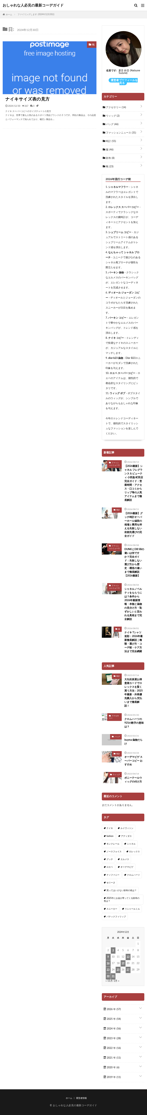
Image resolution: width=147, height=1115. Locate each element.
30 (108, 976)
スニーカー (111, 909)
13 (128, 957)
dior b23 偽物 (115, 358)
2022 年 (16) (113, 1048)
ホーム (69, 1098)
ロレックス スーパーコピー (123, 207)
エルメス (124, 859)
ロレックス (134, 851)
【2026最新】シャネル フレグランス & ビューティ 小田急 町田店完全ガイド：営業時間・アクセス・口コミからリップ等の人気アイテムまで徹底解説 (133, 483)
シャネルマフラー (118, 187)
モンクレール (112, 844)
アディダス (126, 836)
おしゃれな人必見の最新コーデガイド (33, 5)
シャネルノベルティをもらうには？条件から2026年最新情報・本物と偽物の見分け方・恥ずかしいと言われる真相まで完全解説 (133, 604)
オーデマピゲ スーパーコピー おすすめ (133, 761)
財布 (110, 158)
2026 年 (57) (113, 1009)
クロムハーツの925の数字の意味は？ (134, 723)
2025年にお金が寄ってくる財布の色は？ (121, 899)
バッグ (111, 124)
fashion (109, 836)
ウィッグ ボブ (117, 393)
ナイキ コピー (116, 338)
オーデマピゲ (126, 867)
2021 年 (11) (113, 1058)
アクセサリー (115, 107)
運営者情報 (81, 1098)
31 (113, 976)
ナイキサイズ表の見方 (27, 99)
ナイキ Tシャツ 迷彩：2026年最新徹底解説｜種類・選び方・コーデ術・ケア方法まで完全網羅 (133, 642)
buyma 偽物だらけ (133, 742)
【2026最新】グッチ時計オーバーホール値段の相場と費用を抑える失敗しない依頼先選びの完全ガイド (133, 524)
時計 (110, 141)
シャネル (131, 844)
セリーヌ (110, 883)
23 (108, 970)
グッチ (109, 859)
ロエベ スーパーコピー (122, 373)
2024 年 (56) (113, 1028)
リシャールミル (132, 909)
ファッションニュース (120, 133)
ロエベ (109, 867)
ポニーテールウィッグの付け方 (133, 780)
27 (128, 970)
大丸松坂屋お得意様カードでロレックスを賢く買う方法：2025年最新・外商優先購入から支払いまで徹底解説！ (133, 692)
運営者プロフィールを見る (124, 81)
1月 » (116, 981)
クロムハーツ (133, 875)
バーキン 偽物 (116, 272)
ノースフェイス (114, 851)
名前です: (111, 70)
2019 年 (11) (113, 1077)
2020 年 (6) (112, 1067)
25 (118, 970)
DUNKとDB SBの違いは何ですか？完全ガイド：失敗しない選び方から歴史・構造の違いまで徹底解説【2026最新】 (134, 562)
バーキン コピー (117, 318)
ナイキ (109, 828)
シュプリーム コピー (119, 232)
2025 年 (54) (113, 1019)
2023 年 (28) (113, 1038)
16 (108, 963)
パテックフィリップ (116, 917)
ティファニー (112, 875)
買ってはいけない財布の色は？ (121, 890)
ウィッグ (112, 116)
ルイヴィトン (126, 828)
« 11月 (109, 981)
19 (123, 963)
